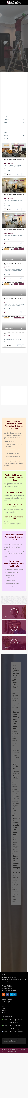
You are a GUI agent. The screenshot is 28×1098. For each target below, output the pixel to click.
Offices (3, 1008)
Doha (12, 156)
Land (3, 1006)
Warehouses (5, 1012)
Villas (3, 1010)
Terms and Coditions (7, 1051)
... (4, 168)
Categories (6, 119)
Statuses (6, 132)
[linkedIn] (11, 994)
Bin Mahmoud (8, 156)
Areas (5, 129)
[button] (14, 612)
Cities (5, 125)
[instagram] (15, 994)
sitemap (14, 1051)
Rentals (5, 116)
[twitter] (7, 994)
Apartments (5, 1001)
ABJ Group (9, 174)
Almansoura (7, 294)
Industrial (4, 1004)
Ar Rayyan (11, 328)
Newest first (6, 138)
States (5, 122)
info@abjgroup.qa (8, 988)
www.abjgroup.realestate (10, 990)
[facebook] (3, 994)
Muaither (7, 328)
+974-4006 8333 (8, 985)
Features (6, 135)
